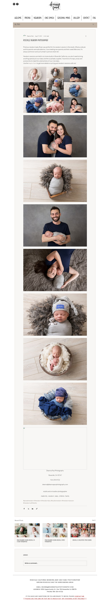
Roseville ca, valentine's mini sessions (82, 540)
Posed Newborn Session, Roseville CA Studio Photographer (26, 540)
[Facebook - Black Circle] (17, 4)
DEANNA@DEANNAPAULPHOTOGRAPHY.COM (57, 587)
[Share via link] (37, 509)
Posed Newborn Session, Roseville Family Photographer (55, 540)
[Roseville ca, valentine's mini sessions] (83, 530)
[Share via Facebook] (24, 509)
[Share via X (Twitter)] (28, 509)
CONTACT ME (79, 596)
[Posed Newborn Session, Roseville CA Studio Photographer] (27, 530)
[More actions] (86, 36)
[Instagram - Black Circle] (14, 4)
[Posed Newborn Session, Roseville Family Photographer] (55, 530)
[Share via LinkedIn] (32, 509)
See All (93, 520)
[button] (93, 24)
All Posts (17, 24)
